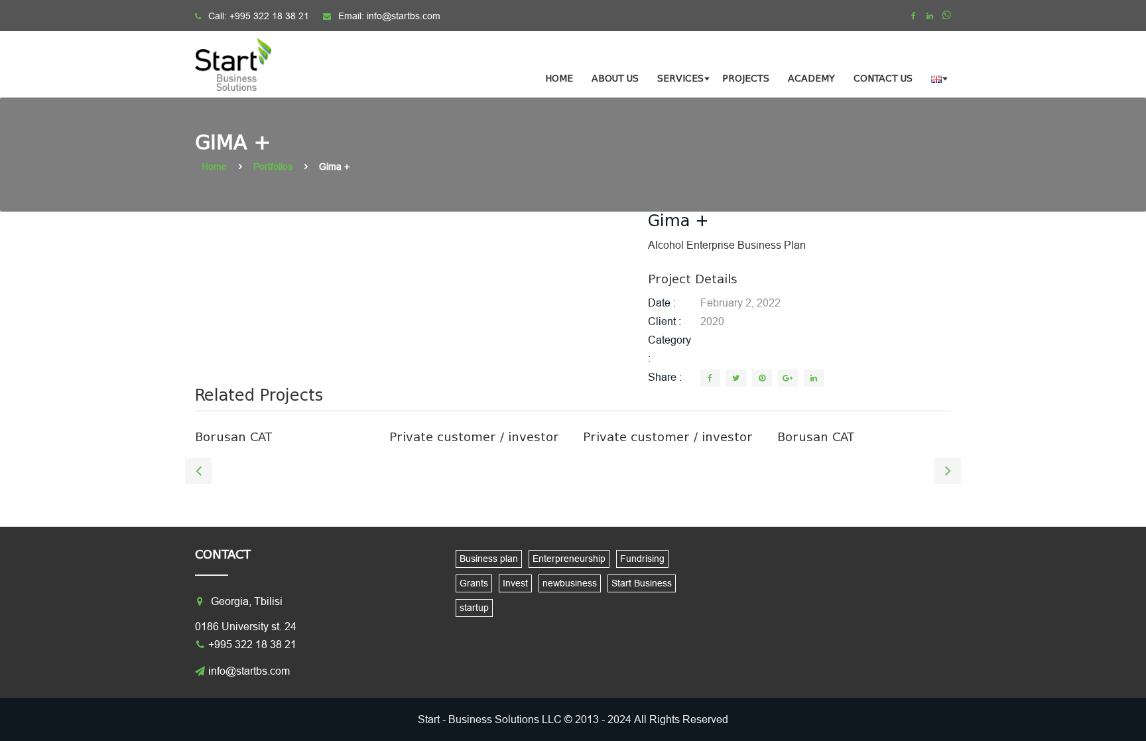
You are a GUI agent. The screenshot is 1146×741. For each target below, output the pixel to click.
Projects (745, 78)
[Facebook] (913, 16)
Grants (474, 583)
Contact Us (883, 78)
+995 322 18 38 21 (269, 16)
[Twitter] (736, 378)
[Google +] (788, 378)
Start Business (641, 583)
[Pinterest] (762, 378)
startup (474, 607)
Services (680, 78)
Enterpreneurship (569, 558)
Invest (515, 583)
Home (559, 78)
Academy (811, 78)
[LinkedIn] (814, 378)
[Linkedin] (929, 16)
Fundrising (642, 558)
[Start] (241, 64)
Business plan (489, 558)
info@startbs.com (403, 16)
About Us (615, 78)
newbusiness (569, 583)
